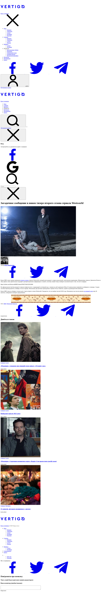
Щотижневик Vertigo (12, 50)
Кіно (5, 28)
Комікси (6, 44)
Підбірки (9, 34)
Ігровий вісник (11, 54)
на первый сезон (88, 291)
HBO (5, 303)
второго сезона (24, 280)
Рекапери (9, 51)
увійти (26, 86)
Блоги (5, 60)
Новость (15, 303)
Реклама (9, 558)
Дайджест (8, 506)
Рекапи (9, 43)
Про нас (9, 556)
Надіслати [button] (3, 590)
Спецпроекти (7, 551)
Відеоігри (6, 57)
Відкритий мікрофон (12, 55)
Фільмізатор (7, 58)
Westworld (9, 303)
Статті (8, 32)
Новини (9, 30)
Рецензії (9, 35)
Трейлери (9, 31)
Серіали (6, 37)
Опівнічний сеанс (12, 53)
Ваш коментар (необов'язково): (11, 583)
